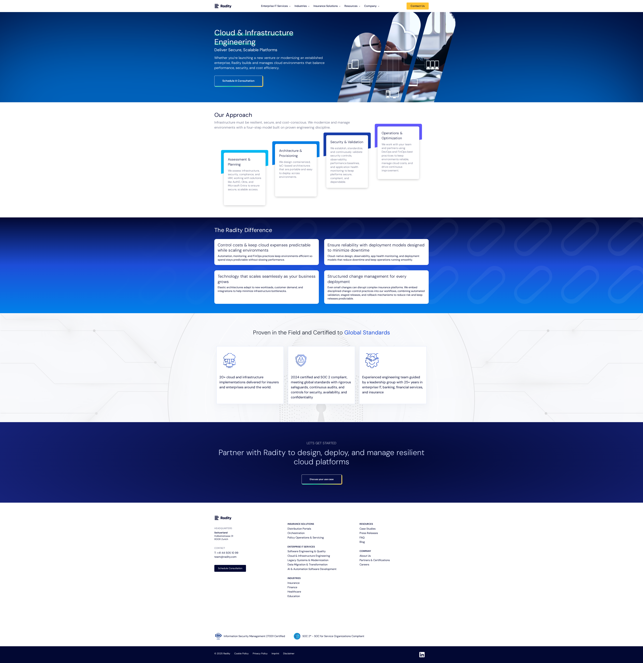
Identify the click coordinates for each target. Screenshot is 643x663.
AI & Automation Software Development (312, 569)
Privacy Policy (260, 653)
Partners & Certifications (375, 560)
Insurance (294, 583)
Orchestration (296, 533)
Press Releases (369, 533)
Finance (292, 587)
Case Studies (368, 528)
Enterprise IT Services (274, 6)
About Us (365, 556)
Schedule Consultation (230, 568)
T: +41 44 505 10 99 (226, 553)
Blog (362, 542)
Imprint (275, 653)
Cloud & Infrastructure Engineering (309, 556)
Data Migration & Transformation (308, 564)
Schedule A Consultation (238, 81)
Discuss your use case (322, 479)
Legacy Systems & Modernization (308, 560)
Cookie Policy (241, 653)
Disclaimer (288, 653)
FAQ (362, 537)
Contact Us (418, 6)
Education (294, 596)
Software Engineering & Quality (307, 551)
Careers (364, 564)
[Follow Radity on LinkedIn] (422, 655)
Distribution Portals (299, 528)
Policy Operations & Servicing (306, 537)
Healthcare (294, 591)
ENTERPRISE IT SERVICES (301, 546)
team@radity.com (225, 557)
